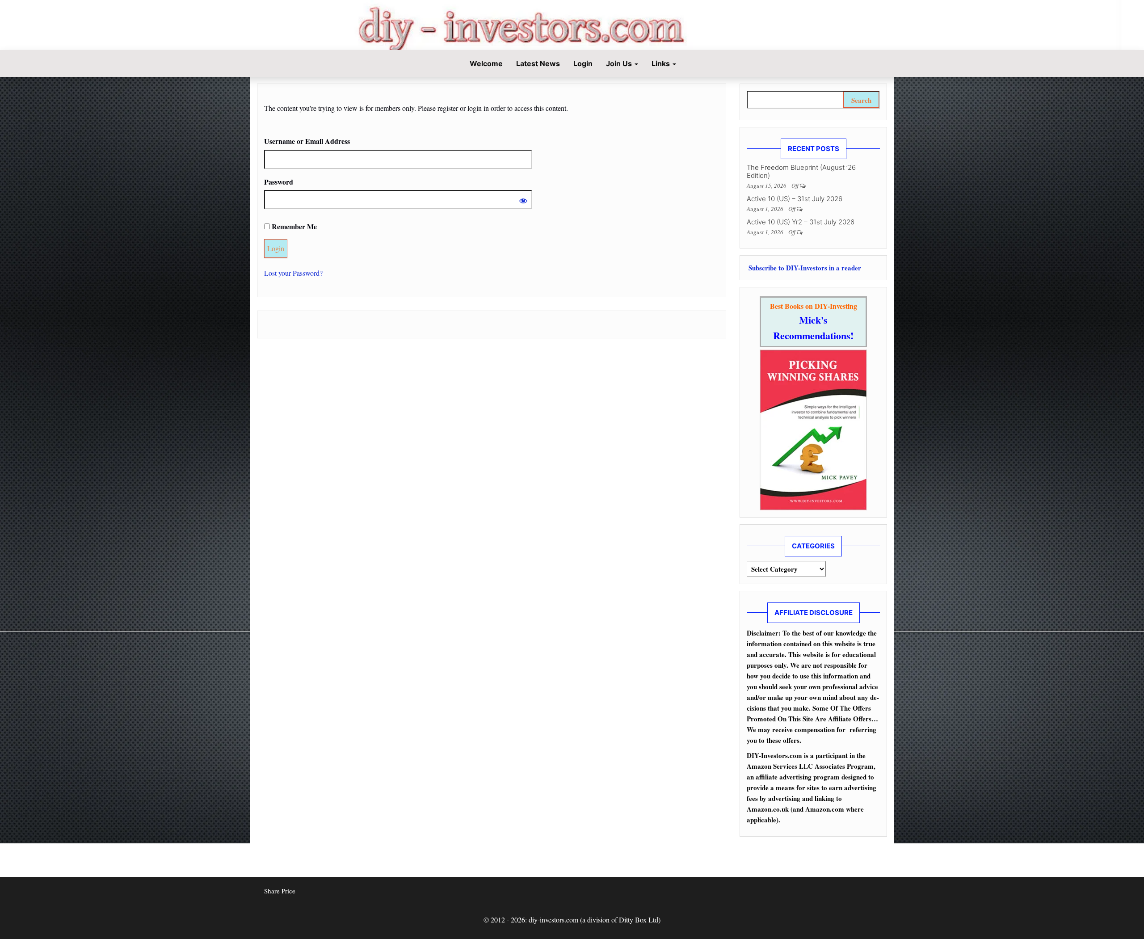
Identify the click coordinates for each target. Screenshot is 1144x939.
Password (278, 182)
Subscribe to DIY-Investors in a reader (804, 268)
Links (662, 63)
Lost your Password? (293, 273)
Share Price (279, 890)
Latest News (538, 63)
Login (583, 63)
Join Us (620, 63)
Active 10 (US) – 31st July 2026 (794, 198)
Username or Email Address (307, 141)
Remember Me (293, 226)
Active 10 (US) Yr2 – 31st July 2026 (800, 222)
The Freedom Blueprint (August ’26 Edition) (801, 171)
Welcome (485, 63)
